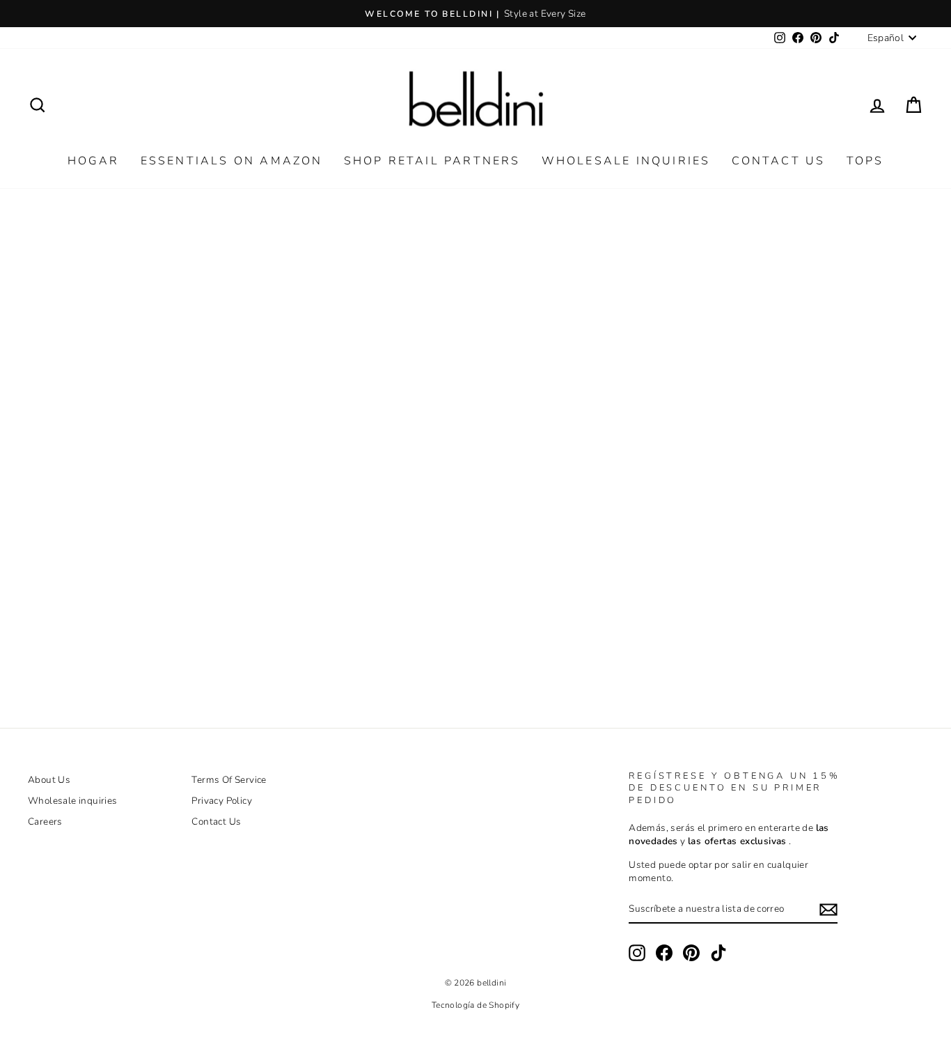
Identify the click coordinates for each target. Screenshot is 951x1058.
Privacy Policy (221, 800)
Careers (45, 821)
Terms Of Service (228, 779)
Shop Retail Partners (432, 161)
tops (865, 161)
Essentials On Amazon (232, 161)
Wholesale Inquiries (626, 161)
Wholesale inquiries (73, 800)
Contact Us (779, 161)
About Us (49, 779)
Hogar (94, 161)
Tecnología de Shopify (475, 1005)
